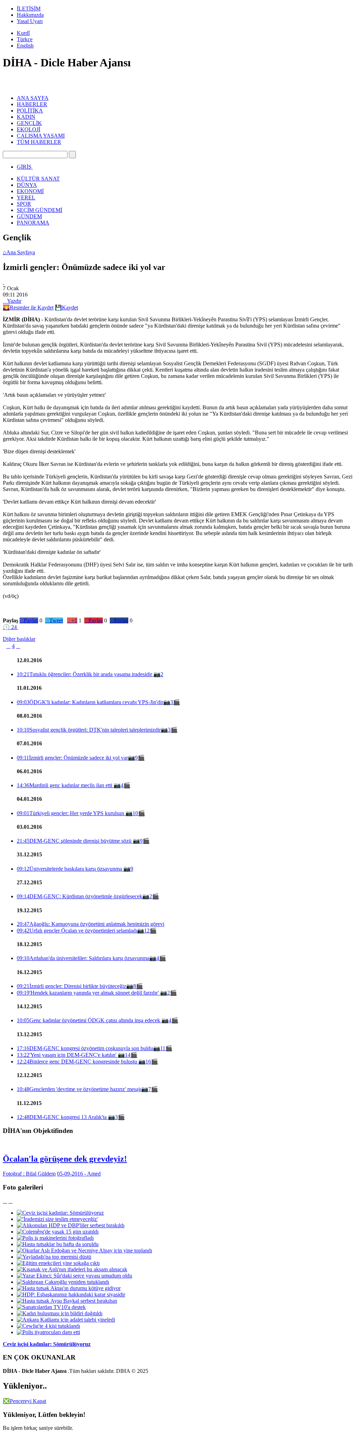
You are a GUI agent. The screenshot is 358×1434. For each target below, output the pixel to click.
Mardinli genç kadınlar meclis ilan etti (65, 785)
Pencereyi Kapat (24, 1401)
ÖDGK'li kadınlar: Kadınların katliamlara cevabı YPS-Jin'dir (90, 702)
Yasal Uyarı (30, 21)
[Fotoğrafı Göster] (3, 282)
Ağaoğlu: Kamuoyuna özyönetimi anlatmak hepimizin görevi (90, 924)
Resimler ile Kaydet (28, 307)
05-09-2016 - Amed (79, 1174)
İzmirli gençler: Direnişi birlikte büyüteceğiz (71, 986)
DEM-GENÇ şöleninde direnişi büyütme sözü (75, 841)
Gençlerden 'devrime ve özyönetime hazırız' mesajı (79, 1089)
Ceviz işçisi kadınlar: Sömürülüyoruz (47, 1344)
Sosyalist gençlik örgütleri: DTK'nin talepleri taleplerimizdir (89, 730)
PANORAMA (33, 223)
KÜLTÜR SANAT (38, 179)
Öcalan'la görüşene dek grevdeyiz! (65, 1158)
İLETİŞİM (29, 9)
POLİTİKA (30, 111)
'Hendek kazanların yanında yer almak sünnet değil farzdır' (88, 993)
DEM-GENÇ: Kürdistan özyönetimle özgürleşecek (79, 896)
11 (162, 1048)
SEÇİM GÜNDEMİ (39, 210)
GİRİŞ (24, 167)
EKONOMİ (30, 191)
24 (10, 627)
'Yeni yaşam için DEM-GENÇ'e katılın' (67, 1055)
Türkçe (25, 39)
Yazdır (12, 301)
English (25, 46)
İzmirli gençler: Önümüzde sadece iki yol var (72, 758)
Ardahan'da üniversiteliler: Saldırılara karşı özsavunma (83, 958)
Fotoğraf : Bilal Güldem (29, 1174)
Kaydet (66, 307)
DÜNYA (27, 185)
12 (147, 931)
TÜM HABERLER (39, 142)
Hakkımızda (30, 15)
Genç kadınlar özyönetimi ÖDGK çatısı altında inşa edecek (89, 1020)
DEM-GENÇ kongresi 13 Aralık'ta (62, 1117)
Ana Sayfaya (19, 252)
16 (148, 1061)
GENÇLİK (29, 123)
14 (127, 1055)
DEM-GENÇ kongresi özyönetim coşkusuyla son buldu (85, 1048)
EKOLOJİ (28, 129)
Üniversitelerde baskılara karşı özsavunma (70, 869)
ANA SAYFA (33, 98)
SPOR (24, 204)
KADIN (26, 117)
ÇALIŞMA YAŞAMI (41, 136)
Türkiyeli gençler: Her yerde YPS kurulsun (71, 813)
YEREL (26, 197)
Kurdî (23, 33)
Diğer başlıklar (19, 639)
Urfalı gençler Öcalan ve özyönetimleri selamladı (77, 931)
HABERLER (32, 104)
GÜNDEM (29, 216)
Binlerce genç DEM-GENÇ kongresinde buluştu (77, 1061)
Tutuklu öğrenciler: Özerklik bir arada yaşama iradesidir (85, 674)
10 (135, 813)
